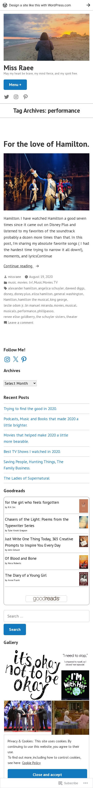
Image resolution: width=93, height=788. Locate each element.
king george (58, 299)
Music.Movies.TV (46, 282)
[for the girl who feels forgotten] (83, 505)
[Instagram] (7, 359)
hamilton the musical (33, 299)
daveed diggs (74, 288)
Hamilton (10, 299)
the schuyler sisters (50, 317)
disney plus (22, 294)
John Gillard (14, 549)
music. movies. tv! (20, 282)
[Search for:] (46, 616)
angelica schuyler (51, 288)
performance (27, 311)
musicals (10, 311)
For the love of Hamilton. (46, 144)
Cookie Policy (31, 763)
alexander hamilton (22, 288)
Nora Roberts (14, 563)
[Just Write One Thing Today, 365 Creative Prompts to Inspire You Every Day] (83, 540)
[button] (32, 675)
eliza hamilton (42, 294)
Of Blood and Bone (21, 558)
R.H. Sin (11, 507)
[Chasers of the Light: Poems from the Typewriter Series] (83, 521)
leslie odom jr (13, 305)
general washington (68, 294)
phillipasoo (45, 311)
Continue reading (18, 266)
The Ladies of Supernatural (26, 478)
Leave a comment (20, 322)
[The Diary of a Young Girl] (83, 579)
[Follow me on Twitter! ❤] (7, 96)
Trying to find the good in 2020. (30, 408)
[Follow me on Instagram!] (16, 96)
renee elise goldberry (19, 317)
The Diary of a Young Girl (25, 575)
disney (8, 294)
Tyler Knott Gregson (17, 530)
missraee (14, 277)
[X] (15, 359)
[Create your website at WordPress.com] (46, 5)
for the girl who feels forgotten (32, 502)
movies (59, 305)
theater (71, 317)
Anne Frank (14, 580)
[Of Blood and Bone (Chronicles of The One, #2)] (83, 561)
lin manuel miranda (39, 305)
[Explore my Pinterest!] (24, 96)
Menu (18, 84)
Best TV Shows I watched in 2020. (32, 451)
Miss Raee (19, 67)
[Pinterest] (24, 359)
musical (70, 305)
